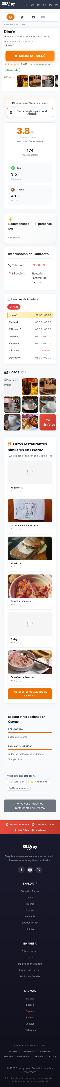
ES (38, 4)
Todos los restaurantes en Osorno (26, 754)
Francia (30, 903)
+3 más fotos (48, 422)
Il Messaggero (28, 1051)
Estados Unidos (30, 922)
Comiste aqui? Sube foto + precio (32, 103)
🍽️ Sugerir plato (16, 781)
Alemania (30, 916)
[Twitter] (38, 869)
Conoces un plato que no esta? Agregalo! (32, 112)
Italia (30, 897)
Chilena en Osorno (17, 737)
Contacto (30, 957)
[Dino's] (10, 81)
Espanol (30, 1011)
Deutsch (30, 1023)
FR (44, 4)
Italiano (30, 998)
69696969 (38, 265)
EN (32, 4)
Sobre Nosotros (30, 951)
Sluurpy (30, 928)
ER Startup (39, 1056)
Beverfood (8, 1056)
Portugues (30, 1030)
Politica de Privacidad (30, 963)
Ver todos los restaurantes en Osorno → (30, 693)
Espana (30, 910)
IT (26, 4)
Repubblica (12, 1051)
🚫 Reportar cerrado (18, 788)
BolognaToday (23, 1056)
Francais (30, 1017)
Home (7, 24)
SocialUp (52, 1056)
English (30, 1004)
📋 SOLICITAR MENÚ (30, 56)
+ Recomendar (12, 70)
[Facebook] (21, 869)
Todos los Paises (30, 891)
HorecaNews (44, 1051)
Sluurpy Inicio (15, 759)
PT (56, 4)
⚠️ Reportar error (38, 781)
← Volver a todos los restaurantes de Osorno (30, 806)
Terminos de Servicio (30, 970)
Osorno (14, 24)
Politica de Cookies (30, 976)
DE (50, 4)
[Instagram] (30, 869)
